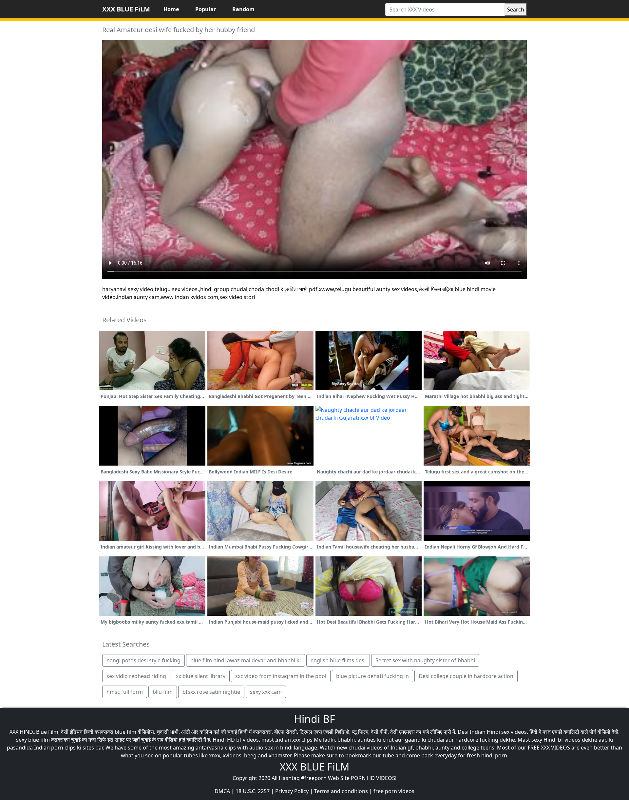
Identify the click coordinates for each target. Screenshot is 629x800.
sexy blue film (33, 739)
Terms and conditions (341, 791)
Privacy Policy (292, 791)
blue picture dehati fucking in (372, 676)
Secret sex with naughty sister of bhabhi (425, 660)
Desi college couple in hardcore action (466, 676)
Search (515, 9)
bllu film (163, 691)
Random (243, 9)
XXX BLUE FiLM (126, 9)
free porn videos (393, 791)
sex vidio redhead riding (136, 676)
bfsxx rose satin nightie (211, 691)
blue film (125, 731)
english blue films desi (338, 660)
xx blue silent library (200, 676)
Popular (205, 9)
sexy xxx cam (266, 691)
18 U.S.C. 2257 (253, 791)
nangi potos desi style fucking (143, 660)
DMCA (222, 791)
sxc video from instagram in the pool (280, 676)
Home (171, 9)
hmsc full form (124, 691)
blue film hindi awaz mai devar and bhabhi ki (245, 660)
